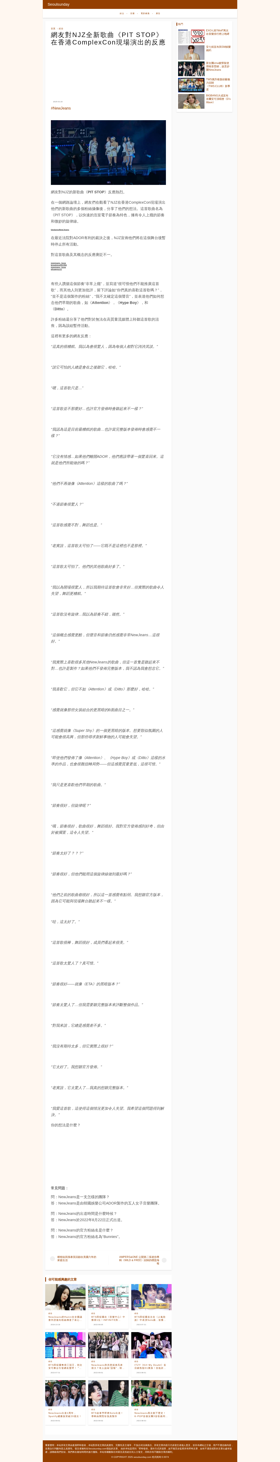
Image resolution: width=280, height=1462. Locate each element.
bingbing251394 (59, 265)
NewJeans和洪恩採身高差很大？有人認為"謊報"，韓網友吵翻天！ (108, 1367)
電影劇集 (145, 13)
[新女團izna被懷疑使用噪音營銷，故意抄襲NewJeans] (191, 68)
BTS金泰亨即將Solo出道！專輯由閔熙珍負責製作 (107, 1415)
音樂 (132, 13)
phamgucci (56, 269)
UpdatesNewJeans (60, 230)
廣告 (158, 13)
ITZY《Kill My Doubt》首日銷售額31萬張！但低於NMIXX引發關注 (150, 1367)
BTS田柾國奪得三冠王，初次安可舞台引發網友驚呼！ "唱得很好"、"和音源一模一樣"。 (65, 1367)
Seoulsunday (59, 4)
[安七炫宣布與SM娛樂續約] (191, 52)
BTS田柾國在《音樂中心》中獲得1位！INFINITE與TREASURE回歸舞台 (108, 1319)
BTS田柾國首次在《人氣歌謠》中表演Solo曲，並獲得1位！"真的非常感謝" (151, 1319)
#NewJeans (61, 108)
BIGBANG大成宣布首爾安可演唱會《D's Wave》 (218, 99)
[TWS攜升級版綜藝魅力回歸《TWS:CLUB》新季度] (191, 85)
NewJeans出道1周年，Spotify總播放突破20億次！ (65, 1415)
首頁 (53, 28)
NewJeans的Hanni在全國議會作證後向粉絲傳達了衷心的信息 (65, 1319)
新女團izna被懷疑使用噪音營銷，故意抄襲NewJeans (217, 66)
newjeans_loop (58, 263)
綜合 (122, 13)
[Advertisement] (108, 70)
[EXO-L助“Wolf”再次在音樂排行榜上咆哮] (191, 36)
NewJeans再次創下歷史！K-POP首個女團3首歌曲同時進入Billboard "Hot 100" (151, 1415)
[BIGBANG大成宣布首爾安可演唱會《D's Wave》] (191, 101)
